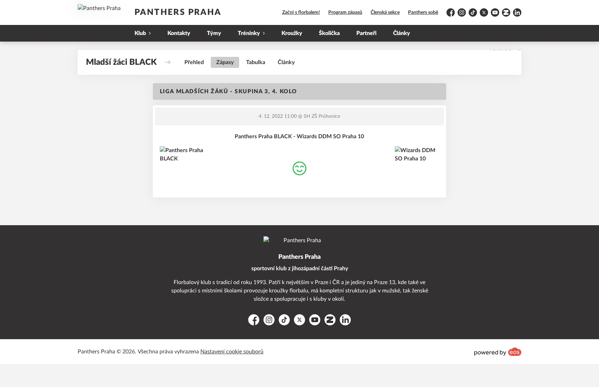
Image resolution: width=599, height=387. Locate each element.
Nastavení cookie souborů (231, 351)
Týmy (214, 33)
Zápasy (225, 62)
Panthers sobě (423, 12)
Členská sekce (385, 12)
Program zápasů (345, 12)
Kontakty (178, 33)
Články (401, 33)
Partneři (366, 33)
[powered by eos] (497, 352)
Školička (329, 33)
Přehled (194, 62)
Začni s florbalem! (301, 12)
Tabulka (255, 62)
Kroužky (291, 33)
